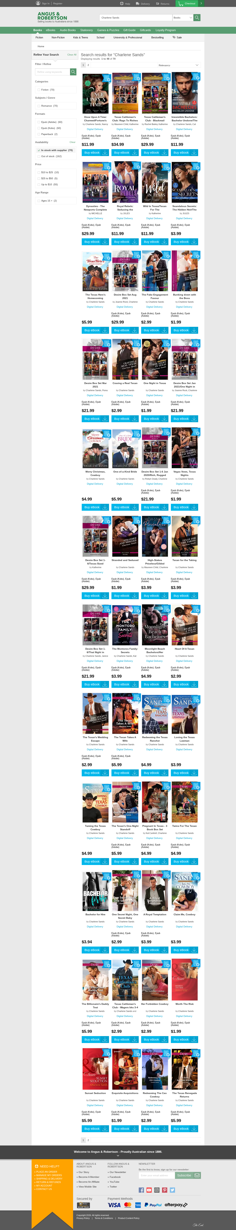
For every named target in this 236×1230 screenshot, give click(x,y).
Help (127, 3)
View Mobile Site (88, 1186)
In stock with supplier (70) (56, 150)
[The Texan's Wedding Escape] (95, 713)
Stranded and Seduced (125, 560)
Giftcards (145, 30)
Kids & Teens (80, 37)
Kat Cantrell (151, 833)
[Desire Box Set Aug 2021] (125, 270)
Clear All (71, 54)
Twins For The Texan (184, 826)
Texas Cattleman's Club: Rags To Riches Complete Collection (125, 120)
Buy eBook (92, 152)
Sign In (46, 3)
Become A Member (89, 1177)
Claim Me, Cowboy (184, 914)
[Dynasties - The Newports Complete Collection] (95, 182)
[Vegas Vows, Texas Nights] (185, 447)
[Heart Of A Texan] (185, 624)
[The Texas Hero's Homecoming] (95, 271)
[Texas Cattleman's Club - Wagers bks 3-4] (125, 980)
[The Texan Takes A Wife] (125, 713)
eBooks (50, 30)
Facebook (115, 1177)
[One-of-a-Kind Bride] (125, 448)
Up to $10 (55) (49, 184)
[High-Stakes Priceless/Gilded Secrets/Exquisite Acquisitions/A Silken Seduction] (155, 536)
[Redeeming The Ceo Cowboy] (155, 1069)
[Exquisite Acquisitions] (125, 1069)
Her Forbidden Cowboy (154, 1004)
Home (41, 46)
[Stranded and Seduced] (125, 536)
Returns (165, 3)
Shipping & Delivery (49, 1178)
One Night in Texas (155, 383)
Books (37, 30)
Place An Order (46, 1171)
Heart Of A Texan (184, 648)
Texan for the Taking (184, 560)
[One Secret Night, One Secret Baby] (125, 890)
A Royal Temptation (154, 914)
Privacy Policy (83, 1218)
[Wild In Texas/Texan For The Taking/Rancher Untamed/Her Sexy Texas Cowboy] (155, 182)
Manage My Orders (49, 1175)
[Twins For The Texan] (185, 802)
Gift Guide (129, 30)
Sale (179, 37)
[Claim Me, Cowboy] (185, 891)
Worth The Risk (185, 1004)
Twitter (113, 1186)
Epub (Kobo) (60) (50, 128)
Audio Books (68, 30)
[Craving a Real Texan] (125, 359)
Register (57, 3)
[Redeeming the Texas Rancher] (155, 714)
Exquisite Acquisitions (125, 1093)
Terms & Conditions (104, 1218)
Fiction (39, 37)
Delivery (145, 3)
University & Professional (128, 37)
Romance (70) (49, 105)
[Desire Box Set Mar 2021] (95, 359)
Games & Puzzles (108, 30)
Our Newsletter (118, 1172)
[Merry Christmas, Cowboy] (95, 448)
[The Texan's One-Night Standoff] (125, 802)
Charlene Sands (93, 124)
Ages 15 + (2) (48, 200)
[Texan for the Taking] (185, 536)
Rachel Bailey (151, 124)
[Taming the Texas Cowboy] (95, 803)
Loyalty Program (166, 30)
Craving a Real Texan (125, 383)
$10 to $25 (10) (49, 172)
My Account (44, 1185)
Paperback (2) (49, 134)
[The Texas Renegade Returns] (185, 1069)
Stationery (86, 30)
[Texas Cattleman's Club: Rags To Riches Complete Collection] (125, 93)
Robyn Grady (151, 479)
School (100, 37)
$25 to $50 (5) (49, 178)
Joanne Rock (121, 302)
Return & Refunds (48, 1182)
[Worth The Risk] (185, 979)
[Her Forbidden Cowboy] (155, 980)
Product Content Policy (128, 1218)
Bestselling (157, 37)
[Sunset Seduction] (95, 1068)
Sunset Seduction (95, 1093)
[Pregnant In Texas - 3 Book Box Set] (155, 802)
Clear (72, 142)
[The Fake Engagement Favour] (155, 270)
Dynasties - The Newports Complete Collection (95, 209)
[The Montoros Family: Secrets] (125, 625)
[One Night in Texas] (155, 359)
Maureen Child (121, 124)
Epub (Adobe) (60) (51, 122)
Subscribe (184, 1175)
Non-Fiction (58, 37)
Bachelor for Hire (95, 914)
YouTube (114, 1181)
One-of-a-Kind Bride (125, 471)
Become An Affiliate (89, 1181)
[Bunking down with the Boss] (185, 270)
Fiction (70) (47, 89)
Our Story (84, 1172)
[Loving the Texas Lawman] (185, 714)
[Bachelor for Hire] (95, 891)
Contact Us (44, 1189)
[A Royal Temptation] (155, 890)
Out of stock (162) (51, 156)
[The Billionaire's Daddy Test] (95, 980)
